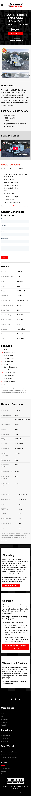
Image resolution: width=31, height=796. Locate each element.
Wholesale (4, 719)
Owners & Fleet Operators (9, 757)
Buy (2, 713)
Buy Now (15, 34)
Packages (4, 722)
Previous (3, 59)
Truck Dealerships (6, 755)
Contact (3, 771)
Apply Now (11, 586)
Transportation (5, 735)
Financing (4, 725)
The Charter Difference (20, 206)
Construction (5, 738)
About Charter (5, 768)
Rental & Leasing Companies (10, 752)
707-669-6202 (15, 40)
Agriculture (4, 741)
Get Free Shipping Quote (15, 647)
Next (27, 59)
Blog (2, 774)
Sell (2, 716)
